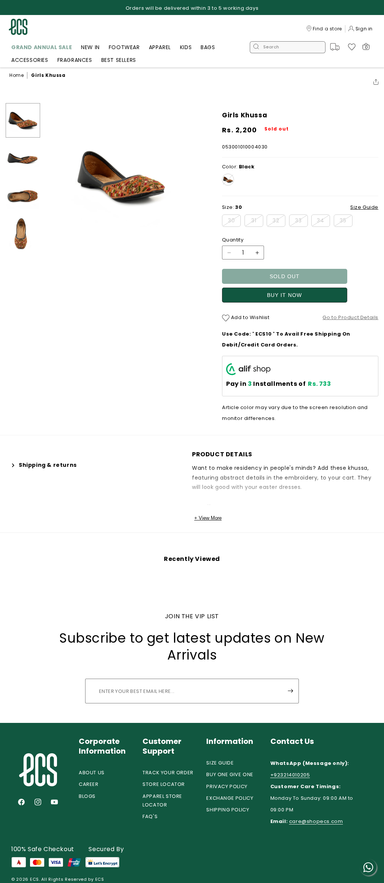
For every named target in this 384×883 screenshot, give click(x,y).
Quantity (232, 239)
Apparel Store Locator (162, 800)
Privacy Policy (226, 786)
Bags (208, 47)
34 (323, 221)
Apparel (160, 47)
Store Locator (163, 784)
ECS (34, 879)
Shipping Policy (227, 809)
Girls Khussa (48, 75)
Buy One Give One (230, 774)
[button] (41, 48)
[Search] (256, 47)
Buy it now (284, 295)
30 (234, 221)
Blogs (87, 796)
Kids (186, 47)
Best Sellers (118, 60)
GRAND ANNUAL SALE (41, 47)
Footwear (124, 47)
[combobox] (287, 47)
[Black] (228, 180)
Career (89, 784)
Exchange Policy (229, 798)
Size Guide (220, 762)
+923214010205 (290, 774)
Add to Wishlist (250, 317)
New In (90, 47)
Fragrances (74, 60)
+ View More (208, 518)
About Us (92, 772)
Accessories (29, 60)
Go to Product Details (350, 317)
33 (301, 221)
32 (279, 221)
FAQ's (150, 816)
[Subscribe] (290, 691)
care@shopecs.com (316, 821)
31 (257, 221)
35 (346, 221)
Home (16, 75)
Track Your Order (168, 772)
